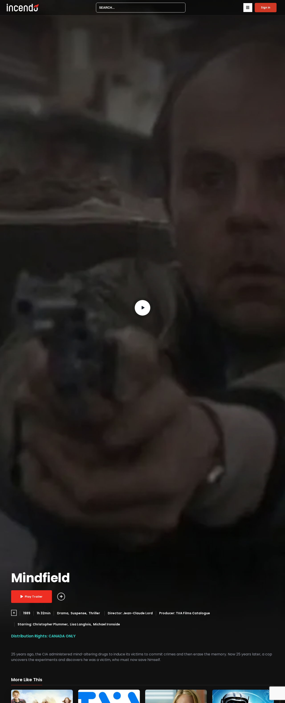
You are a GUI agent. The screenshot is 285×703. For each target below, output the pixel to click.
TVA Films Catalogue (193, 613)
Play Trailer (34, 596)
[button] (247, 7)
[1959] (61, 596)
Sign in (265, 7)
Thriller (94, 613)
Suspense (78, 613)
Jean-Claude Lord (138, 613)
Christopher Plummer (50, 624)
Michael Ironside (106, 624)
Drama (62, 613)
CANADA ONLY (62, 636)
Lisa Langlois (80, 624)
